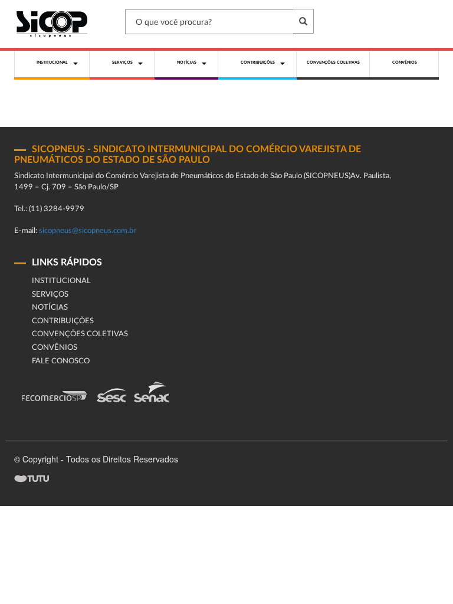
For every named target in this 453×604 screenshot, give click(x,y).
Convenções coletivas (80, 334)
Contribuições (63, 321)
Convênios (54, 348)
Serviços (50, 294)
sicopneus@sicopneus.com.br (87, 231)
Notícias (50, 307)
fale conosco (61, 361)
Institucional (61, 281)
